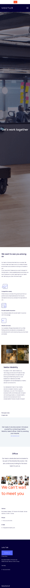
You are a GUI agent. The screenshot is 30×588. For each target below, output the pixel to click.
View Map (4, 565)
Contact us (7, 553)
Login (15, 2)
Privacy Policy (4, 556)
